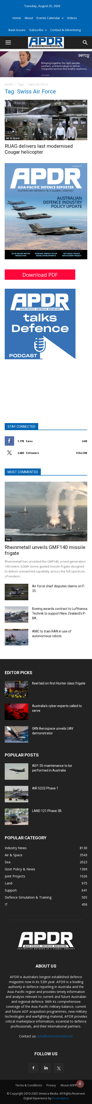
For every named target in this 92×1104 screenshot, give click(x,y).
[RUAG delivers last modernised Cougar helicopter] (46, 120)
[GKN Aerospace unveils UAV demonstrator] (16, 734)
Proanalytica (60, 1098)
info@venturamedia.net (55, 1036)
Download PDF (40, 274)
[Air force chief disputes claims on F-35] (16, 592)
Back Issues (16, 30)
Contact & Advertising (65, 30)
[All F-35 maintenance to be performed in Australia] (16, 771)
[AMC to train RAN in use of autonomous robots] (16, 637)
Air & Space (13, 138)
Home (17, 18)
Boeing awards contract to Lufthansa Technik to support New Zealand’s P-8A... (59, 613)
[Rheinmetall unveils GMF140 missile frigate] (46, 511)
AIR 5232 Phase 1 (45, 788)
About (29, 18)
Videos (72, 18)
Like (84, 441)
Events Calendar (48, 18)
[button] (8, 42)
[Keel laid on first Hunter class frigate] (16, 689)
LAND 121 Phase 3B (47, 811)
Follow (81, 453)
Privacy (51, 1085)
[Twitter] (58, 1068)
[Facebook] (33, 1068)
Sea (8, 539)
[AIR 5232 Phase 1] (16, 794)
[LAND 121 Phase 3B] (16, 816)
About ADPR (68, 1085)
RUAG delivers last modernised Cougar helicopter (39, 149)
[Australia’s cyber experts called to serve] (16, 712)
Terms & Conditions (28, 1085)
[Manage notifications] (80, 1084)
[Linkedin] (46, 1068)
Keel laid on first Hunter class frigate (58, 683)
